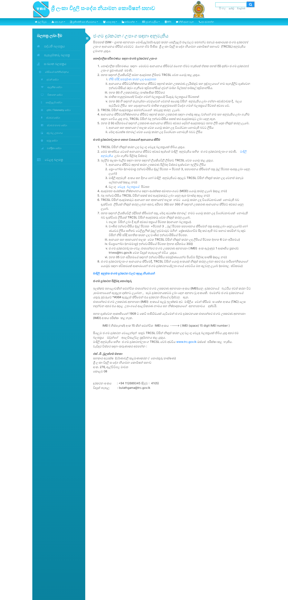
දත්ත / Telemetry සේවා (58, 110)
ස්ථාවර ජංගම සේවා (56, 125)
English (241, 8)
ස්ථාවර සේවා (53, 117)
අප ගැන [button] (58, 21)
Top (282, 588)
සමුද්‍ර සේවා (52, 140)
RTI (169, 21)
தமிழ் (231, 8)
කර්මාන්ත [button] (129, 21)
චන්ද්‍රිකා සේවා (53, 148)
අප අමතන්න (207, 21)
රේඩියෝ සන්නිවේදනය (56, 71)
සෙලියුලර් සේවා (53, 102)
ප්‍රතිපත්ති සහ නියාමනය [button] (84, 21)
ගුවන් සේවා (52, 79)
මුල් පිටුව (42, 21)
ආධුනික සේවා (54, 87)
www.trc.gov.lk (186, 342)
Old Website (237, 12)
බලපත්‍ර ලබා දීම (49, 35)
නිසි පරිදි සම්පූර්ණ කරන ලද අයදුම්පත (132, 79)
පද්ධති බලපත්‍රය (54, 46)
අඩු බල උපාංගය (54, 132)
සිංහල (222, 8)
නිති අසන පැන (186, 21)
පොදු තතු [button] (110, 21)
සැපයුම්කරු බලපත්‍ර (56, 55)
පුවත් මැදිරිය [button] (151, 21)
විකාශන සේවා (54, 94)
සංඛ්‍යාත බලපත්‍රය (54, 64)
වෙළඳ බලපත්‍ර (53, 160)
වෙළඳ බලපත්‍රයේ (128, 187)
